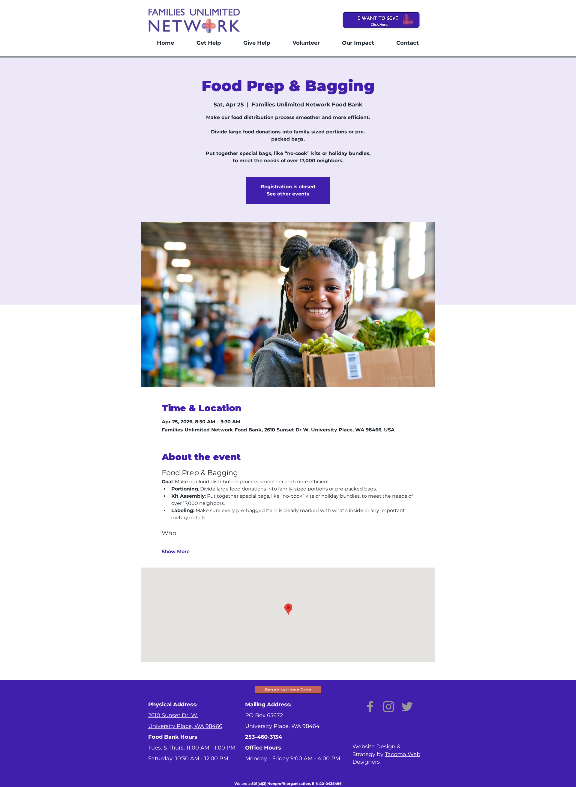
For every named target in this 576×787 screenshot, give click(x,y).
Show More (176, 551)
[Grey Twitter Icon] (407, 706)
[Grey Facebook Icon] (369, 706)
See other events (288, 194)
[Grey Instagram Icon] (388, 706)
